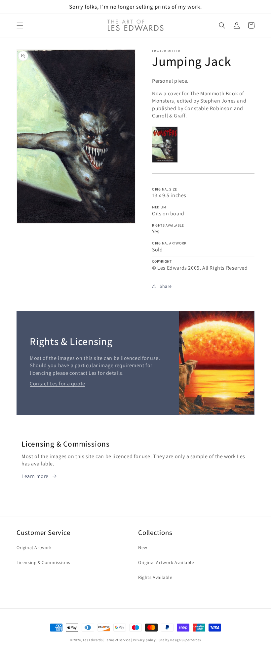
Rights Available (155, 577)
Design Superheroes (185, 640)
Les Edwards (93, 640)
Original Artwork (34, 547)
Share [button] (166, 286)
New (142, 547)
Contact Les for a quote (57, 383)
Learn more (35, 476)
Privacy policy (144, 640)
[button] (20, 25)
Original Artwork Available (166, 562)
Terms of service (117, 640)
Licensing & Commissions (43, 562)
